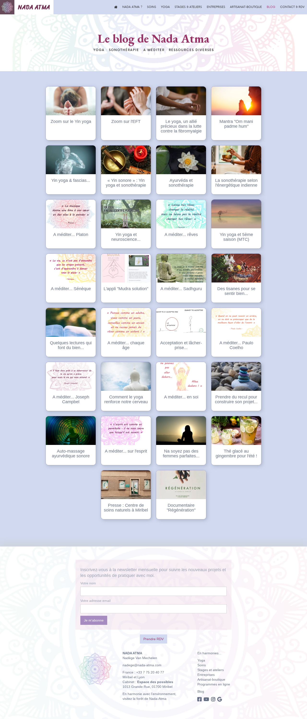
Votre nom (88, 583)
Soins (151, 7)
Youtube (206, 699)
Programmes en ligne (213, 684)
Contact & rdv (292, 7)
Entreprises (216, 7)
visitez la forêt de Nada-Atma (144, 699)
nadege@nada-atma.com (142, 665)
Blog (271, 7)
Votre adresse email (95, 601)
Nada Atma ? (132, 7)
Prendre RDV (153, 639)
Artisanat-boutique (246, 7)
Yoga (165, 7)
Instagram (213, 699)
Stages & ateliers (188, 7)
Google (219, 699)
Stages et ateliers (210, 670)
